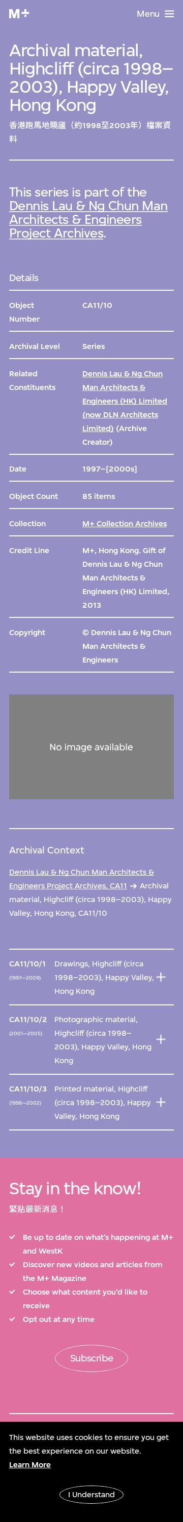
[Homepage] (19, 13)
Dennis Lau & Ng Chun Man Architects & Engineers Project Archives (88, 219)
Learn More (30, 1464)
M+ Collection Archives (124, 523)
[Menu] (169, 14)
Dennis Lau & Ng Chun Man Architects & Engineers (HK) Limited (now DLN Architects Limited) (124, 401)
